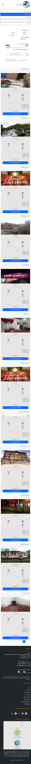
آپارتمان (12, 32)
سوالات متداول (26, 697)
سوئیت (24, 34)
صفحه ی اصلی (26, 11)
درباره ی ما (27, 695)
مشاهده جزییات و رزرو (15, 114)
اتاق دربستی (23, 39)
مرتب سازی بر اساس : (23, 60)
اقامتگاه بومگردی (24, 37)
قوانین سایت (27, 692)
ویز (20, 673)
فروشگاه (27, 17)
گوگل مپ (28, 673)
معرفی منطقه (27, 699)
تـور (28, 20)
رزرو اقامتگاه (27, 704)
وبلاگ (28, 24)
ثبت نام (28, 690)
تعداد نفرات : (26, 54)
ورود (29, 688)
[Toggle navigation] (3, 4)
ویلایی (24, 32)
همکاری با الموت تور (25, 702)
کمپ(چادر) (11, 35)
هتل (13, 34)
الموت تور (19, 4)
